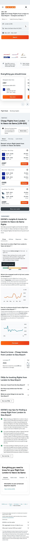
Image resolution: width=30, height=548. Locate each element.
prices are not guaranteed (8, 517)
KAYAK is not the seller (8, 522)
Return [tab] (4, 139)
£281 (2, 14)
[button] (2, 7)
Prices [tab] (4, 239)
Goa (10, 505)
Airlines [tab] (11, 239)
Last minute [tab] (19, 139)
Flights (10, 504)
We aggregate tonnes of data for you (12, 525)
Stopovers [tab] (18, 239)
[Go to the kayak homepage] (10, 7)
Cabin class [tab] (13, 477)
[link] (15, 343)
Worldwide (16, 504)
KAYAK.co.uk (4, 504)
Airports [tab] (5, 477)
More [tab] (25, 239)
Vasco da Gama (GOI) (9, 489)
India (25, 504)
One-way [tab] (10, 139)
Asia (21, 504)
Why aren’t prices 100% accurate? (11, 528)
